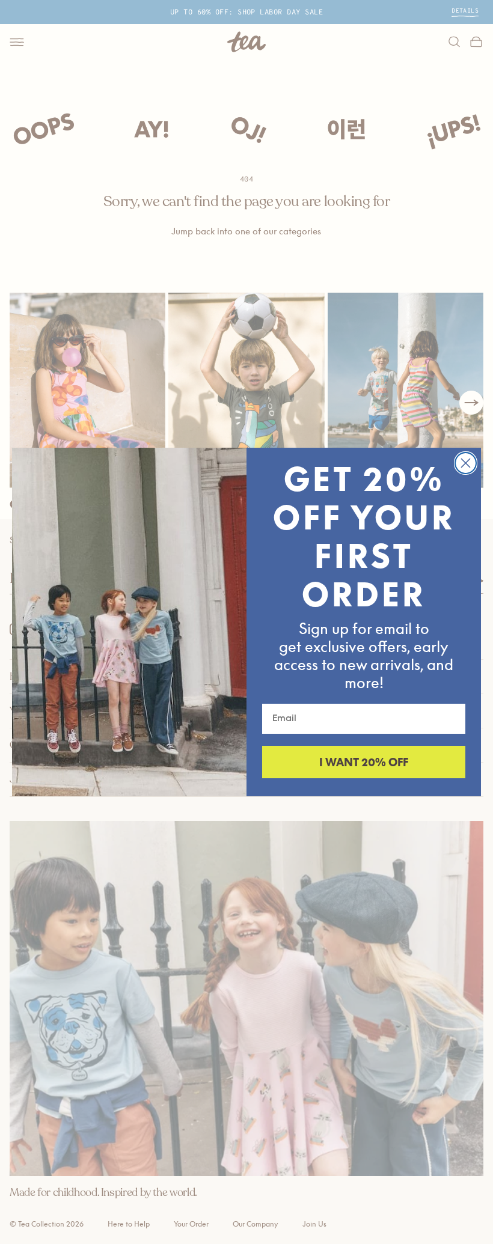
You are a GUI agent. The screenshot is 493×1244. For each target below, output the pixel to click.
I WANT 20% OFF (363, 762)
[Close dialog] (465, 463)
